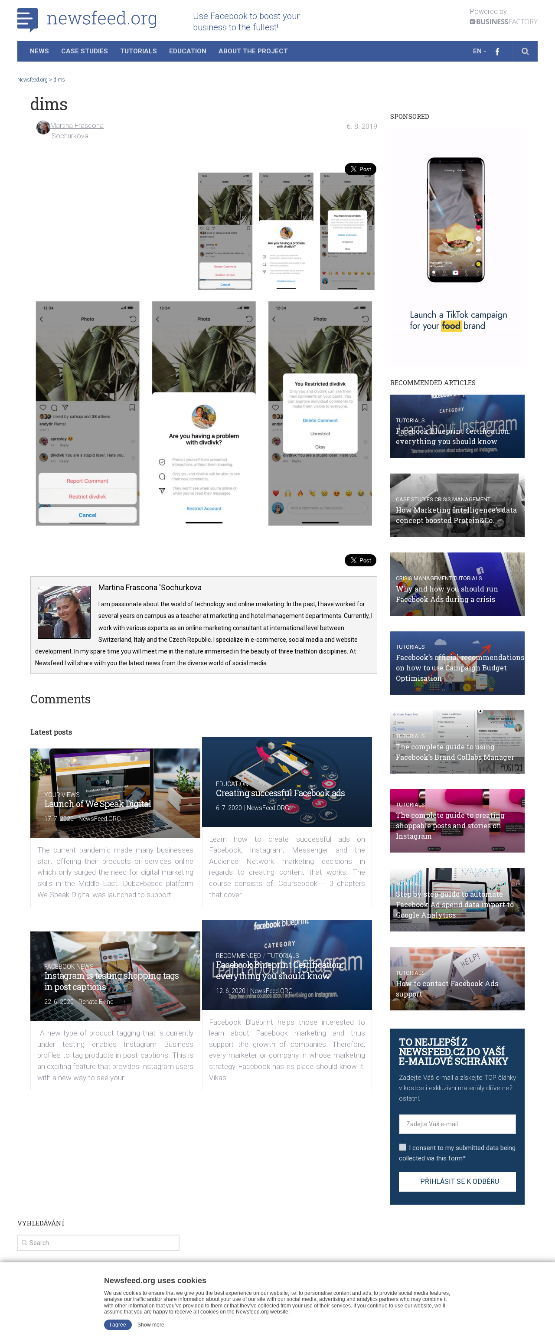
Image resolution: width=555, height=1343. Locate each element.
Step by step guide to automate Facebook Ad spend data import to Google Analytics (455, 904)
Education (187, 51)
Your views (62, 794)
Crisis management (462, 499)
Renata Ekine (95, 1001)
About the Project (253, 51)
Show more (150, 1325)
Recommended (238, 955)
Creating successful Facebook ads (280, 792)
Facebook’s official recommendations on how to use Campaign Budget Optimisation (460, 668)
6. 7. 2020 (229, 807)
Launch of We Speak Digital (97, 803)
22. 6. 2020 (59, 1001)
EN (477, 51)
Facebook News (69, 966)
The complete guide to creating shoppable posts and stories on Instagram (450, 825)
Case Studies (84, 51)
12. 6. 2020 (230, 990)
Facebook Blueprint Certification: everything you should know (279, 970)
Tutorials (138, 51)
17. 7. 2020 (59, 818)
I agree (118, 1325)
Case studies (414, 499)
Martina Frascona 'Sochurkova (150, 587)
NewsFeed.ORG (99, 818)
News (39, 51)
